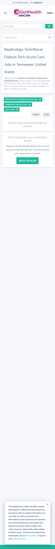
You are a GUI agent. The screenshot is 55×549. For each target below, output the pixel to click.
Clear (46, 114)
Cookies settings (18, 539)
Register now (27, 160)
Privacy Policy (31, 536)
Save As (36, 114)
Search (49, 26)
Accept (47, 504)
